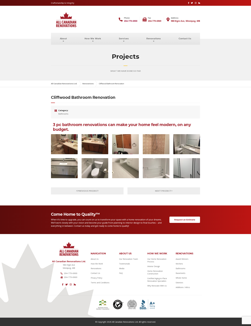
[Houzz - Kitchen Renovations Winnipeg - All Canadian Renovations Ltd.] (199, 3)
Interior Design (153, 266)
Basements (180, 273)
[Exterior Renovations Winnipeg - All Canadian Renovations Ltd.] (95, 168)
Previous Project (88, 191)
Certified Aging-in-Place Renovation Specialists (157, 279)
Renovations (153, 38)
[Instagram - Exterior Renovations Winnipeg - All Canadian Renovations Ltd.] (195, 3)
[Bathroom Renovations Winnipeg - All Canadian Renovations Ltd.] (64, 144)
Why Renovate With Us (157, 285)
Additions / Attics (183, 287)
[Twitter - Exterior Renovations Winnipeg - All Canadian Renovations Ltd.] (192, 3)
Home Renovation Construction (155, 272)
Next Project (163, 191)
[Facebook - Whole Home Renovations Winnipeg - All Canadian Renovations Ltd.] (62, 284)
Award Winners (182, 259)
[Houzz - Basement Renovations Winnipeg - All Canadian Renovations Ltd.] (75, 284)
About (63, 38)
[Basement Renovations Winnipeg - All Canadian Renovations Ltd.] (186, 144)
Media (121, 268)
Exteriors (179, 282)
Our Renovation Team (128, 259)
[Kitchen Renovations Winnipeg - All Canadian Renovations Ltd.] (125, 144)
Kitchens (179, 263)
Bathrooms (180, 268)
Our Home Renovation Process (156, 260)
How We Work (93, 38)
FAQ (121, 273)
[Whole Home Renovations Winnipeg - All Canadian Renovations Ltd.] (156, 144)
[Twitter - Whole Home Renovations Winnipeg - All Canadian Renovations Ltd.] (66, 284)
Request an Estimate (184, 220)
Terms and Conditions (100, 282)
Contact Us (185, 38)
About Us (95, 259)
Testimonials (124, 263)
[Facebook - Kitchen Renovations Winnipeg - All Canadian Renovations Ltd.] (188, 3)
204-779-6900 (130, 21)
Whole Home (181, 278)
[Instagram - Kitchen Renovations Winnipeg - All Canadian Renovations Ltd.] (71, 284)
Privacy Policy (96, 278)
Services (124, 38)
